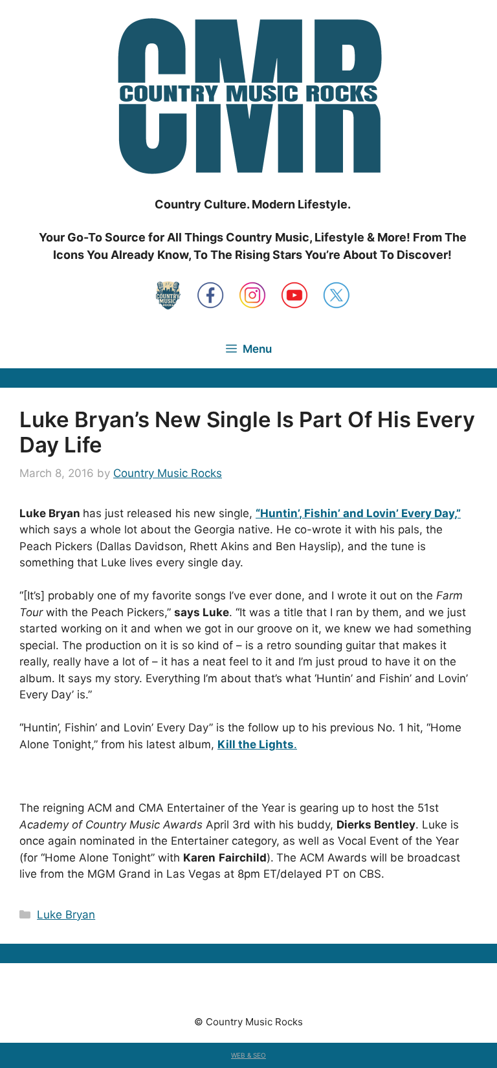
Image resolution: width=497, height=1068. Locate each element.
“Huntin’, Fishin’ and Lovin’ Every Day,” (358, 513)
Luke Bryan (66, 914)
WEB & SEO (248, 1055)
